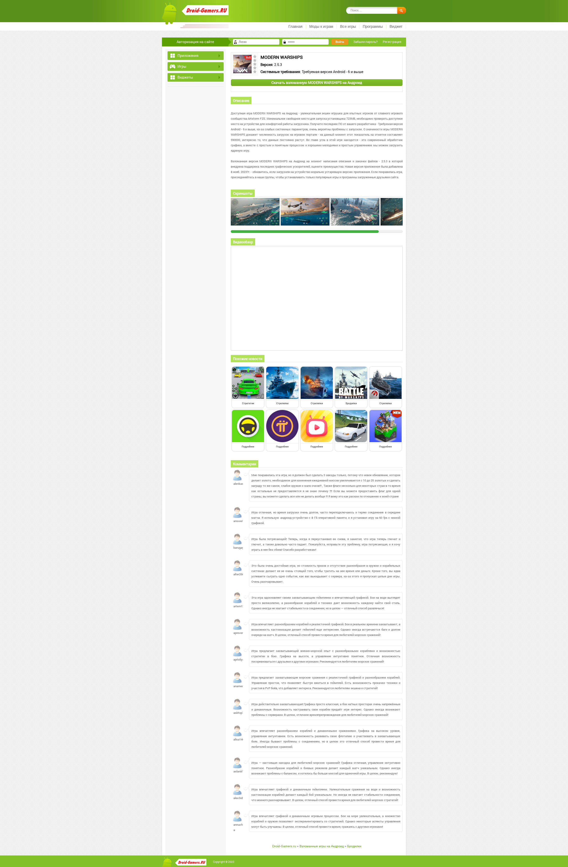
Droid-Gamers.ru (284, 846)
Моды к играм (321, 26)
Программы (373, 26)
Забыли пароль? (365, 42)
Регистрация (392, 42)
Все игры (348, 26)
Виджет (396, 26)
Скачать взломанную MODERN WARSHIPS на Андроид (316, 82)
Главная (295, 26)
